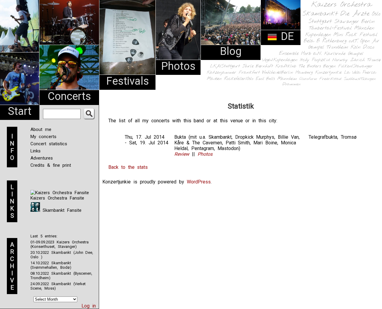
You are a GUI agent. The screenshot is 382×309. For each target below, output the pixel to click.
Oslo (376, 14)
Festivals (127, 81)
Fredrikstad (330, 78)
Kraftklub (285, 66)
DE (285, 36)
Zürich (357, 60)
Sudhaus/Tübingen (360, 78)
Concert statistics (48, 143)
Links (35, 151)
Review (181, 154)
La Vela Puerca (360, 72)
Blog (230, 51)
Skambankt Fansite (60, 210)
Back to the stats (128, 167)
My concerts (43, 136)
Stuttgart (320, 21)
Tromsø (374, 60)
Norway (340, 60)
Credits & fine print (50, 165)
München (364, 28)
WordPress (199, 182)
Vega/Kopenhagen (280, 60)
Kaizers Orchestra (341, 5)
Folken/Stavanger (355, 66)
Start (19, 111)
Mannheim (287, 78)
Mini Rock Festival (355, 35)
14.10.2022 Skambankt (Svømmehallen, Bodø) (50, 265)
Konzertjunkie (328, 72)
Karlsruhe (335, 53)
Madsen (214, 79)
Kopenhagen (318, 35)
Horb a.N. (311, 53)
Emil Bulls (265, 78)
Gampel (355, 54)
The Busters (310, 66)
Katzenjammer (221, 72)
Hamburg (304, 72)
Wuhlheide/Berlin (277, 72)
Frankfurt (249, 72)
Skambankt (320, 14)
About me (40, 129)
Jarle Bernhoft (257, 66)
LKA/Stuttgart (225, 66)
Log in (88, 306)
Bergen (329, 66)
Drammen (291, 84)
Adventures (41, 158)
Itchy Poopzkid (315, 60)
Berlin (368, 21)
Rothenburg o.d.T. (340, 41)
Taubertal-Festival (330, 28)
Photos (178, 66)
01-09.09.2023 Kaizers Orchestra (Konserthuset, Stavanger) (59, 244)
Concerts (69, 96)
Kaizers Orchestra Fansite (57, 198)
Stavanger (346, 21)
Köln (356, 47)
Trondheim (337, 47)
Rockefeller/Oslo (238, 79)
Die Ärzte (354, 14)
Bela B (312, 41)
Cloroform (308, 78)
